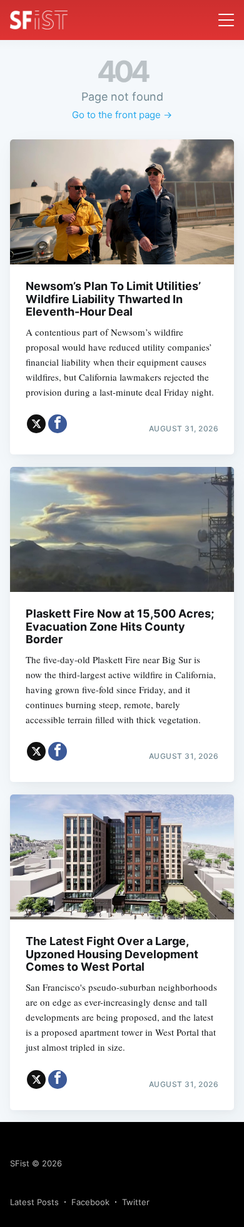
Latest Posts (34, 1202)
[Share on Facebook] (57, 423)
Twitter (136, 1202)
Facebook (90, 1202)
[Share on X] (36, 423)
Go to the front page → (122, 115)
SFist (19, 1163)
